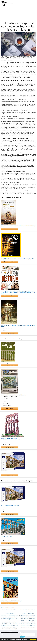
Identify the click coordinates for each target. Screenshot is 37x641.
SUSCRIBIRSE (23, 637)
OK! (32, 639)
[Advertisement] (18, 13)
